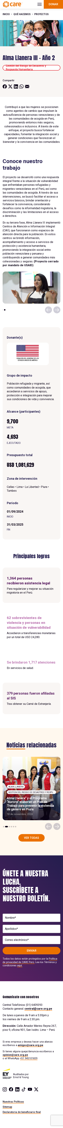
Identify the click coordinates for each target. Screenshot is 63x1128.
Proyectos (41, 14)
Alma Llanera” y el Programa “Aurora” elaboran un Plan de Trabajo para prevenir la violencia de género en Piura (30, 803)
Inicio (6, 14)
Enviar (31, 950)
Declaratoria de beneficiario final (22, 1112)
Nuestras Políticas (13, 1101)
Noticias (15, 745)
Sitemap (7, 1106)
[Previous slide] (48, 309)
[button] (4, 310)
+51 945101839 (28, 1058)
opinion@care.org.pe (15, 1054)
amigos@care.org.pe (30, 1045)
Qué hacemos (22, 14)
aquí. (19, 965)
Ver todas (31, 837)
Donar (53, 4)
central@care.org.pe (38, 1008)
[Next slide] (56, 309)
